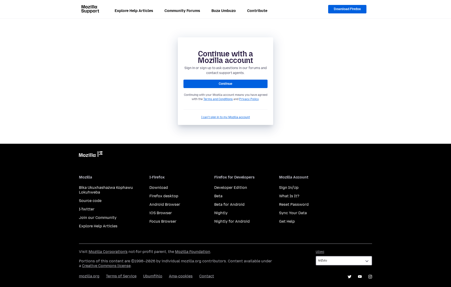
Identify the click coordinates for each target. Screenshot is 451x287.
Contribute (257, 10)
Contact (206, 276)
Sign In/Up (289, 187)
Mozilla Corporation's (108, 251)
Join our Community (98, 217)
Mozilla (90, 155)
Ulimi (320, 252)
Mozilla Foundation (192, 251)
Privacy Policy (249, 99)
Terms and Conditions (218, 99)
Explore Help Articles (134, 10)
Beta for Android (229, 204)
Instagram (370, 277)
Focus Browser (162, 221)
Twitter (349, 277)
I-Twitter (86, 209)
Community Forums (182, 10)
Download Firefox (347, 9)
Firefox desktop (163, 196)
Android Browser (164, 204)
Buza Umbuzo (223, 10)
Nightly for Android (232, 221)
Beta (218, 196)
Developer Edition (230, 187)
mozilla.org (89, 276)
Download (158, 187)
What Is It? (289, 196)
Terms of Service (121, 276)
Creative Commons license (106, 266)
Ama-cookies (181, 276)
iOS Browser (160, 213)
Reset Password (294, 204)
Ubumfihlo (152, 276)
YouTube (360, 277)
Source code (90, 200)
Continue (225, 84)
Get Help (287, 221)
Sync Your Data (293, 213)
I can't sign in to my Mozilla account (225, 117)
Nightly (221, 213)
